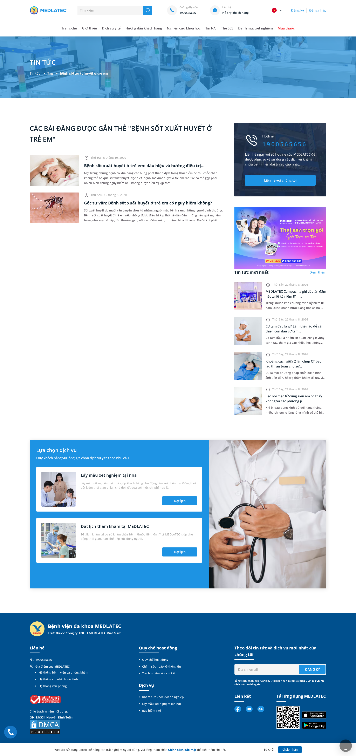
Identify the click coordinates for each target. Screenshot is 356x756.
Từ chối (269, 749)
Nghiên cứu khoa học (183, 28)
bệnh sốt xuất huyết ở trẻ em (84, 73)
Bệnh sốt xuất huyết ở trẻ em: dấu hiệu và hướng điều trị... (144, 165)
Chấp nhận (290, 749)
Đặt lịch (180, 501)
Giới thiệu (89, 28)
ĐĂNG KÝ (312, 669)
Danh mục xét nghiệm (255, 28)
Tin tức (210, 28)
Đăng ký (297, 10)
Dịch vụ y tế (111, 28)
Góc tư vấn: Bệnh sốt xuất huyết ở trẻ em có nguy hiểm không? (148, 203)
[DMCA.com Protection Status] (45, 727)
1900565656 (43, 660)
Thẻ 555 (227, 28)
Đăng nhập (317, 10)
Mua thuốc (286, 28)
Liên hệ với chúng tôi (280, 180)
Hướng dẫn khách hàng (143, 28)
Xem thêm (318, 272)
